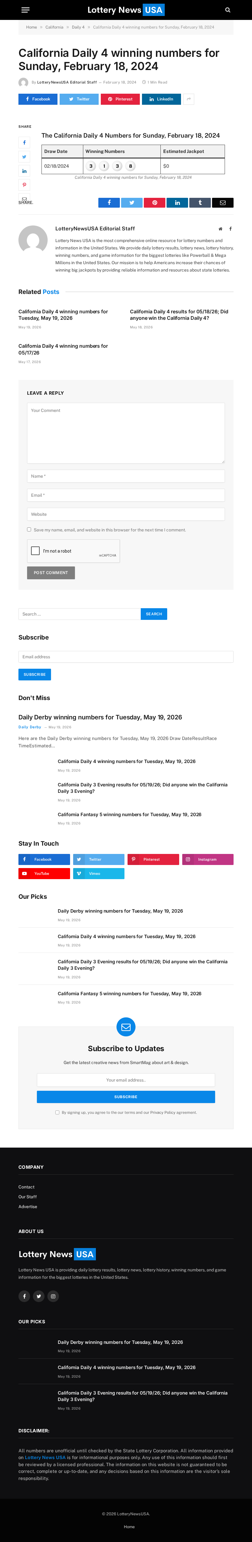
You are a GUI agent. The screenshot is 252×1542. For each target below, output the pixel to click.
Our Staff (27, 1196)
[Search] (227, 10)
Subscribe (35, 674)
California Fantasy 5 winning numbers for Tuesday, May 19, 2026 (130, 814)
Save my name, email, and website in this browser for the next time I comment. (110, 529)
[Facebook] (24, 142)
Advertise (27, 1206)
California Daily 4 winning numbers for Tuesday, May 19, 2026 (63, 314)
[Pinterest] (24, 185)
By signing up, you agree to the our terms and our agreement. (129, 1112)
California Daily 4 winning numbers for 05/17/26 (63, 349)
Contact (26, 1186)
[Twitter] (24, 156)
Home (129, 1526)
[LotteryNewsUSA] (126, 10)
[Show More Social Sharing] (188, 99)
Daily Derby (29, 727)
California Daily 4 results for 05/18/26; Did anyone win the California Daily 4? (179, 314)
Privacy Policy (162, 1112)
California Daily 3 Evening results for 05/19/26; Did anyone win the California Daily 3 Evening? (143, 788)
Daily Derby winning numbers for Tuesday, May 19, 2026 (100, 717)
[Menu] (26, 10)
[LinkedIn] (24, 171)
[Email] (24, 199)
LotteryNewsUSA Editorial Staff (67, 82)
